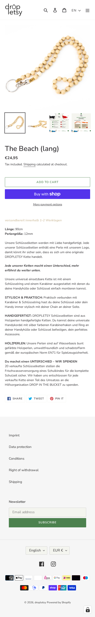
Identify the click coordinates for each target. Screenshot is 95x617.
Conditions (16, 458)
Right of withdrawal (23, 470)
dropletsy (40, 602)
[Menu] (87, 10)
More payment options (47, 204)
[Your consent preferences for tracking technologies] (87, 609)
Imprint (14, 435)
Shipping (29, 164)
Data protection (20, 447)
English (35, 550)
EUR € (58, 550)
